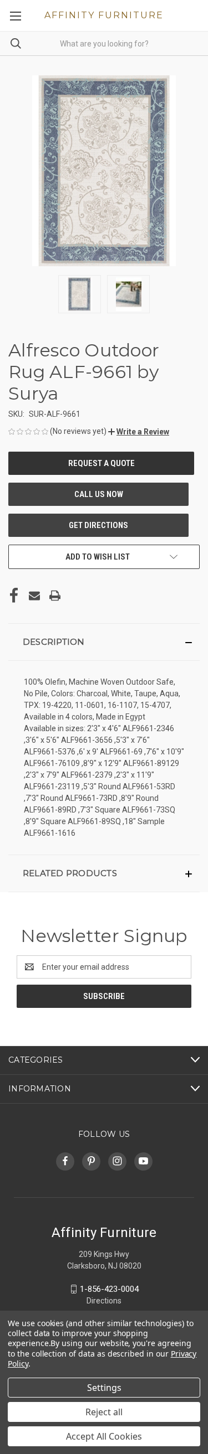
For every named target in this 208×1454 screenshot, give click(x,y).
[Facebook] (13, 595)
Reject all (104, 1412)
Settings (104, 1387)
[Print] (54, 595)
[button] (138, 431)
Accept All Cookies (104, 1436)
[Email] (34, 595)
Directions (104, 1300)
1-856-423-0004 (109, 1289)
